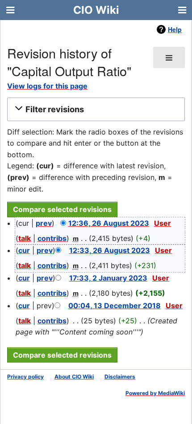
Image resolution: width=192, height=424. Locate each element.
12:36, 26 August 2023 (108, 223)
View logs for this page (47, 86)
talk (24, 238)
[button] (94, 109)
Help (175, 29)
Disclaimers (119, 376)
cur (24, 250)
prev (44, 223)
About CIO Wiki (74, 376)
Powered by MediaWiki (155, 393)
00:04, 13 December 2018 (114, 305)
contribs (52, 238)
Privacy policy (25, 376)
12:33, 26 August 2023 (109, 250)
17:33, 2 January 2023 (108, 277)
